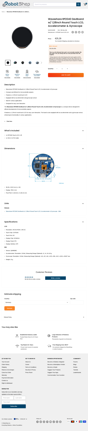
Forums (75, 362)
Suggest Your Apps (53, 372)
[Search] (78, 4)
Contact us (5, 380)
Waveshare (51, 30)
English (23, 419)
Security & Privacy (30, 370)
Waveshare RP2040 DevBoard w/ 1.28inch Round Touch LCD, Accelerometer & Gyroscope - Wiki (33, 211)
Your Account (5, 362)
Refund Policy (8, 317)
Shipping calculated (67, 41)
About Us (28, 362)
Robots (75, 367)
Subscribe (13, 406)
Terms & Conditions (30, 367)
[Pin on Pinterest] (76, 32)
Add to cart (65, 75)
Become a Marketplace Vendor (56, 364)
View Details (7, 77)
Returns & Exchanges (8, 370)
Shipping (4, 367)
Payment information (7, 378)
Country (6, 298)
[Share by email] (82, 32)
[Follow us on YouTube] (50, 422)
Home (3, 11)
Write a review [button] (55, 278)
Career (27, 364)
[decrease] (57, 68)
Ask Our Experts (27, 77)
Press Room (28, 372)
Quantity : (51, 68)
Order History (5, 364)
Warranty (4, 375)
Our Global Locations (7, 419)
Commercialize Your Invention (56, 375)
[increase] (67, 68)
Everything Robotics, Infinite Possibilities (12, 425)
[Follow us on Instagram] (44, 422)
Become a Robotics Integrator (56, 362)
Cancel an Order (6, 372)
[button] (41, 63)
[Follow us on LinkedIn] (57, 422)
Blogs (74, 364)
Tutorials (75, 370)
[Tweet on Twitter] (79, 32)
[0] (85, 4)
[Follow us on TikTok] (54, 422)
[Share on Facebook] (73, 32)
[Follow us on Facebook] (37, 422)
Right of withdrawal (7, 383)
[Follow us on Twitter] (41, 422)
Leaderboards (77, 372)
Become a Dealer (52, 367)
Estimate (9, 308)
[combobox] (54, 4)
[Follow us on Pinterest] (47, 422)
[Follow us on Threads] (60, 422)
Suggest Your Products (54, 370)
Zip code (72, 298)
